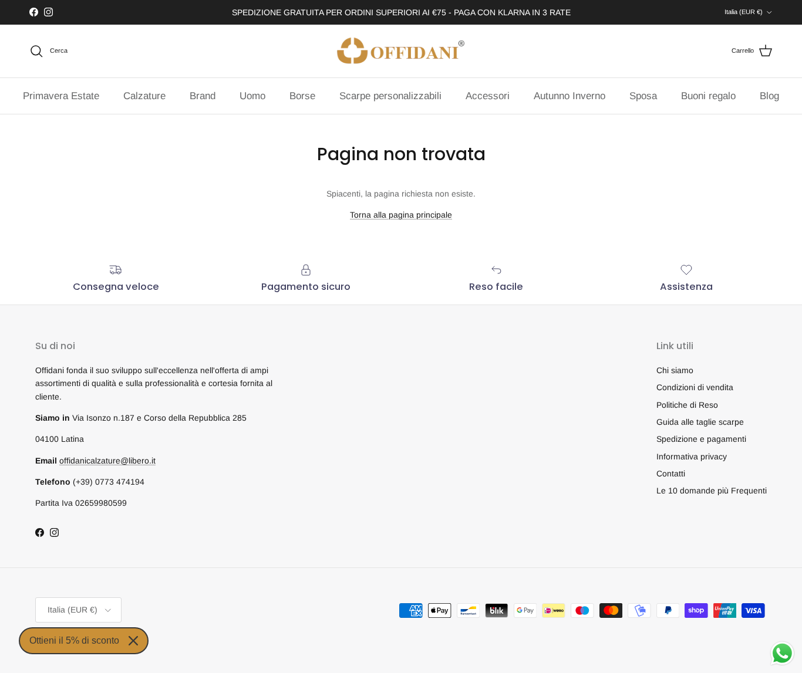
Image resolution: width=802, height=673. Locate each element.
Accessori (488, 96)
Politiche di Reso (687, 405)
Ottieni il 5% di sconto (74, 640)
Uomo (252, 96)
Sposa (643, 96)
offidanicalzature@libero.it (107, 460)
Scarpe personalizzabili (390, 96)
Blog (769, 96)
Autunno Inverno (569, 96)
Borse (302, 96)
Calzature (144, 96)
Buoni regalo (708, 96)
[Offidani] (401, 51)
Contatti (670, 473)
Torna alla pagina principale (401, 214)
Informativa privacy (691, 456)
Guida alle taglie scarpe (700, 422)
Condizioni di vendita (694, 387)
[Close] (133, 640)
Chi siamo (674, 370)
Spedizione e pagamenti (701, 439)
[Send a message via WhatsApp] (782, 653)
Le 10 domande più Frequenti (711, 490)
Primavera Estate (61, 96)
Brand (202, 96)
